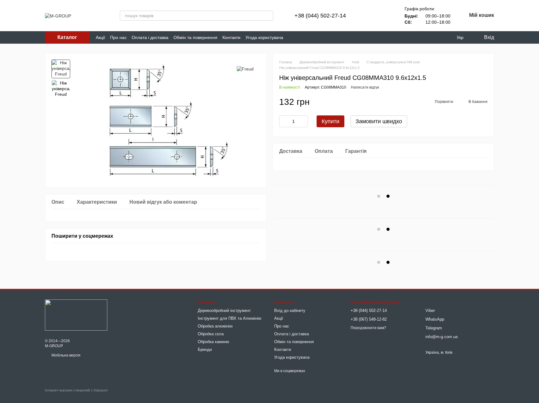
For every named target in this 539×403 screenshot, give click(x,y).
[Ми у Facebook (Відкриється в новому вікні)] (291, 37)
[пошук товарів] (268, 16)
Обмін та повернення (195, 37)
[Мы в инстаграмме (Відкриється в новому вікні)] (306, 37)
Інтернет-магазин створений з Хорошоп (76, 390)
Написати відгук (365, 87)
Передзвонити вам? (368, 328)
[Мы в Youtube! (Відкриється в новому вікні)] (299, 37)
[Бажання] (386, 16)
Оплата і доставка (150, 37)
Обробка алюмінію (215, 326)
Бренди (205, 349)
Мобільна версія (65, 355)
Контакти (231, 37)
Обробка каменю (213, 341)
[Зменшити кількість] (283, 121)
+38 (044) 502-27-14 (320, 15)
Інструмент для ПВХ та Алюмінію (229, 318)
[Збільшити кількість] (303, 121)
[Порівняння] (370, 16)
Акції (100, 37)
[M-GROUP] (76, 315)
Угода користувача (264, 37)
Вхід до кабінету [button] (289, 310)
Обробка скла (211, 334)
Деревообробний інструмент (224, 310)
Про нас (118, 37)
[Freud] (245, 68)
